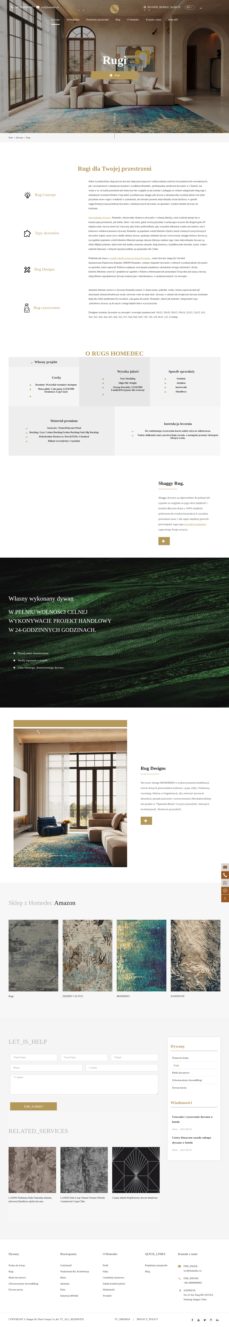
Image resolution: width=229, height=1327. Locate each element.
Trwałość (107, 1295)
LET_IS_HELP (28, 1041)
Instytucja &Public (69, 1295)
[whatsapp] (225, 883)
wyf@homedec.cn (50, 7)
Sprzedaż (64, 1283)
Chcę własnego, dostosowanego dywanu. (40, 667)
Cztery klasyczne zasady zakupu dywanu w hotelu (191, 1140)
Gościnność (66, 1265)
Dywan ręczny (179, 1087)
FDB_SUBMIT (33, 1106)
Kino (62, 1289)
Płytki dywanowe (180, 1072)
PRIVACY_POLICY (147, 1319)
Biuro (63, 1277)
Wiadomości (181, 1102)
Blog (117, 19)
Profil (105, 1265)
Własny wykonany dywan (41, 598)
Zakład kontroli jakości (114, 1283)
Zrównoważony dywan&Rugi (187, 1080)
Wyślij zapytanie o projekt (32, 660)
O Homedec (133, 19)
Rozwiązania (73, 19)
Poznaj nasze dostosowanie (32, 653)
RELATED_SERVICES (38, 1131)
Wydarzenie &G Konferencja (74, 1271)
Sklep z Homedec (42, 902)
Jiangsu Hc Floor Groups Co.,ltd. (42, 1319)
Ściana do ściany (180, 1058)
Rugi (117, 75)
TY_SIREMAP (122, 1319)
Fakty (105, 1271)
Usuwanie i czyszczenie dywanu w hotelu (192, 1119)
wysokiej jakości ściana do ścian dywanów (129, 258)
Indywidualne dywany (99, 217)
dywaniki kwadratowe (195, 524)
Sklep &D (173, 19)
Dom (11, 137)
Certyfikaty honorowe (113, 1277)
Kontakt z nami (153, 19)
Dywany (55, 19)
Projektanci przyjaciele (97, 19)
